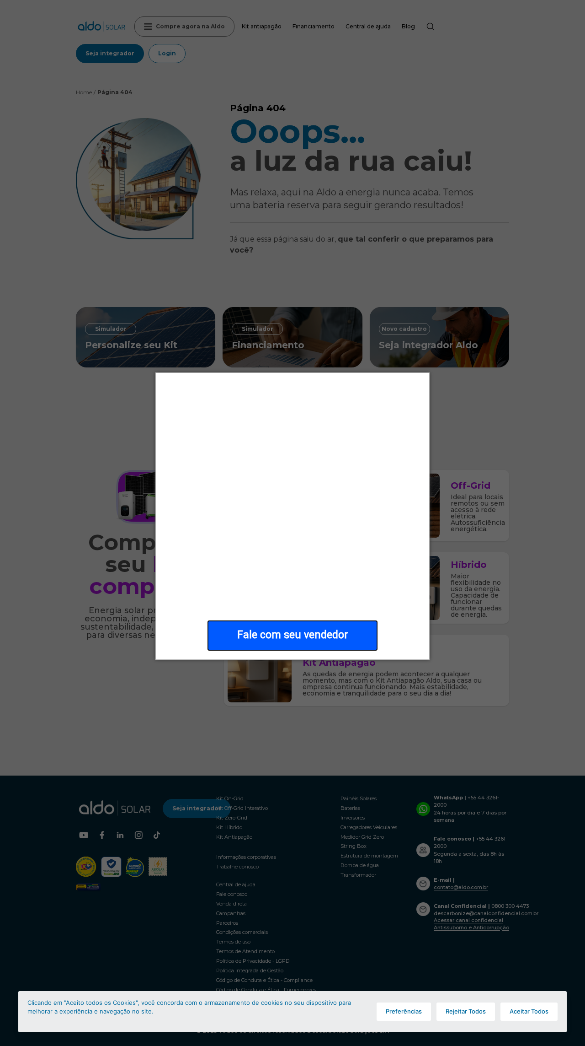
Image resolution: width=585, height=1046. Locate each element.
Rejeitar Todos (466, 1011)
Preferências (404, 1011)
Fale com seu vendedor (292, 635)
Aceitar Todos (529, 1011)
